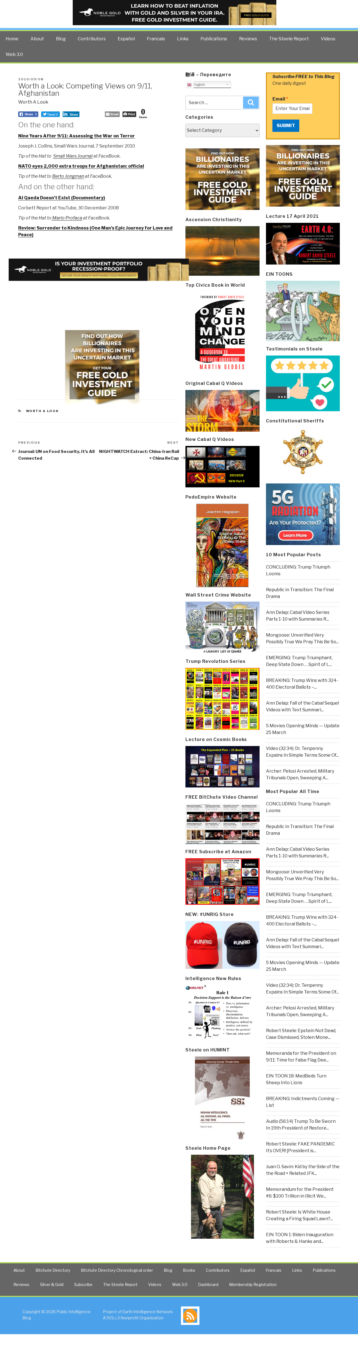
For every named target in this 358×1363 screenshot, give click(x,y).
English (198, 85)
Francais (156, 38)
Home (12, 38)
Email (280, 99)
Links (183, 38)
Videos (328, 38)
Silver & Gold (51, 1284)
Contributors (92, 38)
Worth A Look (33, 102)
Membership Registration (253, 1284)
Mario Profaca (66, 218)
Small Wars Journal (73, 156)
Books (189, 1270)
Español (126, 38)
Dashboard (208, 1284)
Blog (61, 38)
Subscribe (83, 1284)
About (37, 38)
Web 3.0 (14, 54)
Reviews (248, 38)
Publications (214, 38)
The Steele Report (289, 38)
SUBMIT (286, 125)
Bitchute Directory (53, 1270)
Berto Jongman (68, 176)
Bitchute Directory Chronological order (117, 1270)
